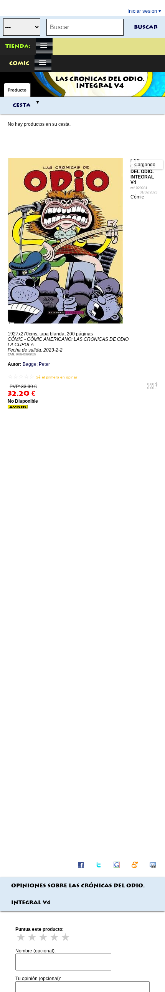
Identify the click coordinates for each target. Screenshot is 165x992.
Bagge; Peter (36, 364)
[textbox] (85, 27)
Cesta (22, 105)
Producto (17, 90)
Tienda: (17, 46)
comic (19, 63)
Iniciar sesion (142, 11)
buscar (146, 27)
